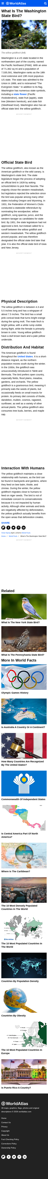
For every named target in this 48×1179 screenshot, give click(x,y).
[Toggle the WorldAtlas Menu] (2, 3)
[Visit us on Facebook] (9, 1157)
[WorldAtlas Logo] (17, 3)
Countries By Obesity (13, 1015)
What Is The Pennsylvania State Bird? (22, 654)
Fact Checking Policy (10, 1139)
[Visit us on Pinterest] (19, 1157)
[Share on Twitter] (13, 528)
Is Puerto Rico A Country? (16, 1087)
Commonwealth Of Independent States (23, 799)
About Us (5, 1135)
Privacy (4, 1127)
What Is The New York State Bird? (20, 622)
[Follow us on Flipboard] (3, 1157)
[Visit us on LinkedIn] (25, 1157)
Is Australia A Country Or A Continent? (23, 727)
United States (25, 356)
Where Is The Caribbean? (15, 871)
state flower (20, 94)
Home (3, 1118)
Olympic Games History (14, 692)
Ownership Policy (8, 1148)
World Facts (26, 533)
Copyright (5, 1131)
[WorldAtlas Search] (45, 3)
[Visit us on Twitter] (14, 1157)
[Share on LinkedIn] (24, 528)
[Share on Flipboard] (3, 528)
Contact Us (6, 1123)
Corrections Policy (9, 1144)
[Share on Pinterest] (19, 528)
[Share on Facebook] (8, 528)
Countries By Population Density (20, 981)
